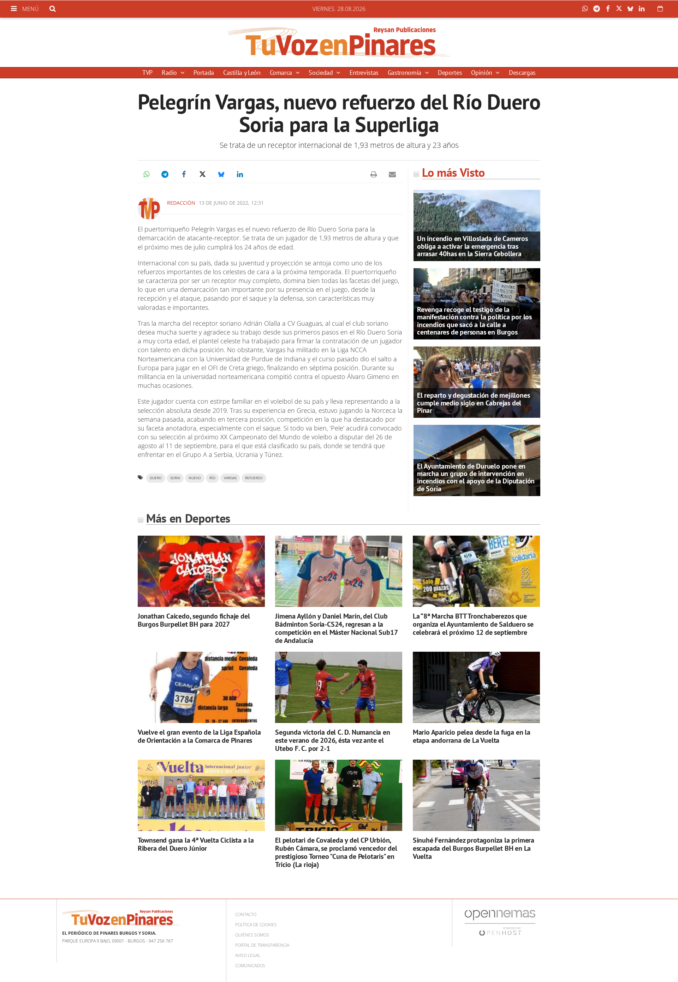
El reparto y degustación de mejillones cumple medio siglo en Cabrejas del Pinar (473, 403)
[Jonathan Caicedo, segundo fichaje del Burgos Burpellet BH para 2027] (201, 571)
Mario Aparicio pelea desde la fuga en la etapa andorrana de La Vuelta (471, 736)
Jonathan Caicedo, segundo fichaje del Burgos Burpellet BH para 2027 (194, 620)
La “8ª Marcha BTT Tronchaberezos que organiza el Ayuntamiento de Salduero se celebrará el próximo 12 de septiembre (473, 624)
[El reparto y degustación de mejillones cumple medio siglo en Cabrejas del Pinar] (477, 381)
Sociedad (321, 72)
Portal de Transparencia (262, 945)
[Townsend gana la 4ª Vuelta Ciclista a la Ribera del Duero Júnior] (201, 795)
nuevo (195, 478)
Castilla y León (242, 72)
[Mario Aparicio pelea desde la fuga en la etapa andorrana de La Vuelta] (476, 687)
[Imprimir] (373, 174)
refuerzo (254, 478)
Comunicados (250, 966)
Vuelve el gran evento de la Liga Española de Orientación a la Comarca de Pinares (199, 736)
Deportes (450, 72)
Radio (170, 72)
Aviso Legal (247, 955)
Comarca (282, 72)
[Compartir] (587, 9)
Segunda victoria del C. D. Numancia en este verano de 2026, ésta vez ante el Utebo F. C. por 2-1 (332, 740)
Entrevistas (364, 72)
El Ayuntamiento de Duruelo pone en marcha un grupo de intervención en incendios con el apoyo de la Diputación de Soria (476, 477)
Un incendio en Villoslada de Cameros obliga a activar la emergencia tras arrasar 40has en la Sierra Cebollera (472, 246)
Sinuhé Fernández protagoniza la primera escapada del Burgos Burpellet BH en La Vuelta (473, 848)
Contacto (245, 914)
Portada (204, 72)
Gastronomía (405, 72)
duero (156, 478)
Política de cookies (256, 925)
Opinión (482, 72)
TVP (147, 72)
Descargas (522, 72)
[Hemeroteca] (660, 8)
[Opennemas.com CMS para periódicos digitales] (500, 923)
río (212, 478)
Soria (175, 478)
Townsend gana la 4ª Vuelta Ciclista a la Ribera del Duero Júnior (196, 844)
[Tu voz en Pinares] (339, 42)
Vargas (230, 478)
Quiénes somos (252, 935)
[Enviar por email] (392, 174)
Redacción (181, 202)
